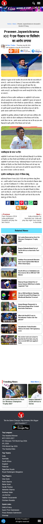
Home (9, 24)
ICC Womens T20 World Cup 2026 (14, 441)
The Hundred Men (8, 449)
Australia (5, 459)
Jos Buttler (6, 495)
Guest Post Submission (10, 510)
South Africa (6, 461)
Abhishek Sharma (8, 490)
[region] (21, 361)
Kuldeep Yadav (7, 492)
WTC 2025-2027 (8, 438)
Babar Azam (6, 484)
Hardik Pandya (7, 487)
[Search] (35, 4)
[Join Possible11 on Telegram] (36, 51)
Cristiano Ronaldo (8, 500)
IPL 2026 (5, 444)
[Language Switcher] (14, 51)
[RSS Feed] (21, 209)
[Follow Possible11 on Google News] (25, 51)
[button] (8, 203)
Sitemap (5, 515)
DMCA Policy (7, 507)
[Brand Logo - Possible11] (21, 418)
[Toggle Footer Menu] (39, 521)
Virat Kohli (5, 479)
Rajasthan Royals (8, 469)
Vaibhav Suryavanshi (9, 498)
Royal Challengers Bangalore (12, 472)
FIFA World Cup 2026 (10, 446)
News (14, 24)
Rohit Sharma (7, 482)
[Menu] (39, 4)
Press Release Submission (11, 513)
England (5, 464)
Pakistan (5, 467)
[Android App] (21, 430)
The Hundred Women (10, 436)
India (4, 456)
